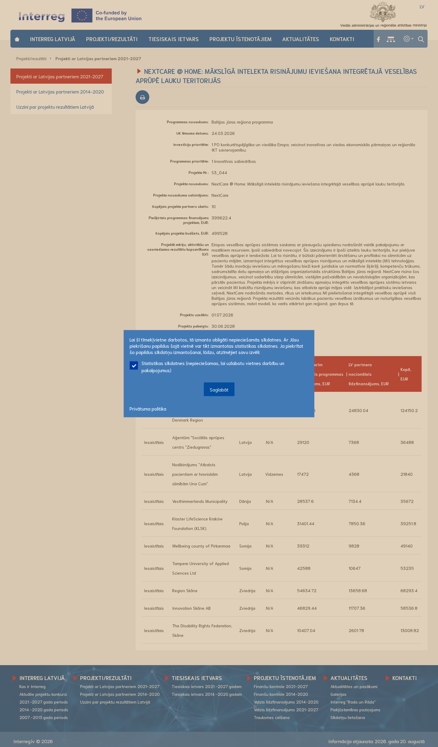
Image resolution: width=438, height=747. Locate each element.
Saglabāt (219, 389)
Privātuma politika (148, 408)
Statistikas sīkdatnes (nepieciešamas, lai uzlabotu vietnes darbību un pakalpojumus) (213, 366)
